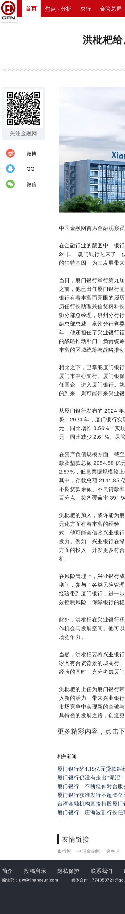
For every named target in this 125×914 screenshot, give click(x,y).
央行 (85, 8)
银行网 (64, 850)
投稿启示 (35, 871)
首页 (31, 8)
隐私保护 (68, 871)
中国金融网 (89, 850)
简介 (7, 871)
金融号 (113, 850)
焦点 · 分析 (58, 8)
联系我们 (102, 871)
